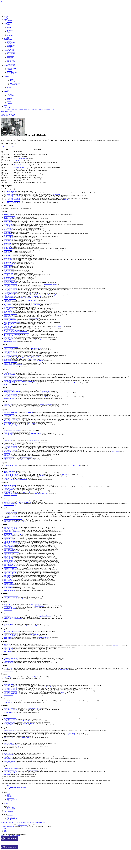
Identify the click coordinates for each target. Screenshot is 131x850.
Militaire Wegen (10, 60)
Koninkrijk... (10, 69)
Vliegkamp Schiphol (8, 661)
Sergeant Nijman (8, 221)
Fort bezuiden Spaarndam (10, 572)
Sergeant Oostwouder (9, 269)
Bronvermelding (10, 95)
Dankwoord (9, 94)
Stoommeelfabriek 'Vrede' (10, 366)
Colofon (6, 91)
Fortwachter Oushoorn (9, 457)
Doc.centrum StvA (11, 815)
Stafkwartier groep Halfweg (24, 502)
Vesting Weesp (7, 638)
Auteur (8, 92)
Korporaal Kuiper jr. (8, 712)
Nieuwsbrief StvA (8, 785)
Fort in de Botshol (8, 533)
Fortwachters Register (15, 83)
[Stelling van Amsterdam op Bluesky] (10, 822)
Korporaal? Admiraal (9, 225)
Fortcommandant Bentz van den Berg (13, 364)
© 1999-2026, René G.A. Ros (8, 114)
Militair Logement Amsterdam (11, 472)
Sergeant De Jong (8, 258)
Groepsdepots (10, 58)
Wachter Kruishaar (8, 720)
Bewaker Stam (7, 458)
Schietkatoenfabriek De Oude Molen (12, 430)
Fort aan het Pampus (32, 300)
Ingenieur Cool (7, 606)
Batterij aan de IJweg (9, 546)
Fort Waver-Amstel (46, 303)
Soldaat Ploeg (7, 270)
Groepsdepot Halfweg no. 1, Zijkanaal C (13, 598)
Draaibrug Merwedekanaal (10, 299)
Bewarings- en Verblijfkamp (32, 625)
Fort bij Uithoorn (8, 576)
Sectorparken (10, 57)
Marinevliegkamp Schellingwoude (12, 322)
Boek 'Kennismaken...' (9, 811)
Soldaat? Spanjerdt (8, 273)
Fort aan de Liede (8, 556)
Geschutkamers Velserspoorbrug (11, 596)
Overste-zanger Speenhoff (34, 708)
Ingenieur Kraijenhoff (9, 471)
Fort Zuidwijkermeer (29, 305)
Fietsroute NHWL (11, 809)
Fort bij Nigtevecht (8, 564)
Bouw (8, 26)
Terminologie (10, 796)
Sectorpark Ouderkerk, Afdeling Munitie (30, 760)
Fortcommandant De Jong (10, 239)
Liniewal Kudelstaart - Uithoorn (11, 552)
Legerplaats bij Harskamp (45, 616)
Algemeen (6, 76)
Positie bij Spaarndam (9, 573)
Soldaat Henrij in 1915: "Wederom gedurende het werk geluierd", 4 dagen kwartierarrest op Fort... (30, 109)
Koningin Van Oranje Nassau (11, 493)
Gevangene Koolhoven (9, 226)
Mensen (5, 75)
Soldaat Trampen (8, 236)
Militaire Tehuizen (11, 61)
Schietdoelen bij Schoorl (9, 216)
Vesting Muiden (45, 391)
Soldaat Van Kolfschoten (10, 263)
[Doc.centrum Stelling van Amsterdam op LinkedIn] (32, 822)
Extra (8, 37)
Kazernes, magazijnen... (9, 50)
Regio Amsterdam (11, 52)
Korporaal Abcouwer (9, 307)
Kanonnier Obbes (8, 440)
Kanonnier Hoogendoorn (10, 296)
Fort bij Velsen (58, 326)
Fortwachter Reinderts (9, 505)
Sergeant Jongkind (8, 233)
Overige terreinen (11, 64)
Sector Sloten (10, 46)
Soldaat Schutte (7, 247)
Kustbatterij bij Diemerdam (54, 295)
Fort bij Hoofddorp (8, 545)
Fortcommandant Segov (9, 486)
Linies (5, 19)
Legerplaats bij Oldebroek (35, 433)
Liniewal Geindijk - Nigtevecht (11, 542)
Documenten (10, 35)
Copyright (9, 103)
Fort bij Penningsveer (34, 318)
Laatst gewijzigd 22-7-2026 (7, 115)
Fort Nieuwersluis (8, 610)
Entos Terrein (7, 406)
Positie (46, 396)
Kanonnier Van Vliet (9, 433)
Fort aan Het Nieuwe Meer (10, 563)
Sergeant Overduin (8, 235)
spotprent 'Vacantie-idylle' (22, 746)
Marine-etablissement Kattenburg (11, 420)
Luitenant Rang (7, 305)
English (5, 831)
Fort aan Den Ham (34, 293)
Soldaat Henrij (10, 194)
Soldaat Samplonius (8, 710)
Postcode (12, 80)
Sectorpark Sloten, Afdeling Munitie (30, 459)
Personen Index (13, 82)
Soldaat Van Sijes (8, 229)
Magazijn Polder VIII (26, 457)
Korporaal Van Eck (8, 489)
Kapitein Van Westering (9, 280)
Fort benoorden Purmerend (10, 319)
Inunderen (9, 27)
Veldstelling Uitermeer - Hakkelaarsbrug (13, 519)
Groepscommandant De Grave (11, 465)
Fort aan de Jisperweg (39, 296)
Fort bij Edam (7, 315)
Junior (5, 830)
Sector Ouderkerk (11, 47)
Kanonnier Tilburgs (8, 300)
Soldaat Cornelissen (8, 252)
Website (11, 79)
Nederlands (7, 829)
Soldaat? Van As (8, 250)
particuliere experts (22, 825)
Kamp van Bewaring (19, 521)
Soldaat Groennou (8, 241)
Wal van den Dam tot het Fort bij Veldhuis (14, 534)
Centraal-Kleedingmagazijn (36, 392)
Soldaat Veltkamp (8, 240)
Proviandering (10, 30)
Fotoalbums (9, 87)
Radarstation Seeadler (12, 818)
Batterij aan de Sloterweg (10, 569)
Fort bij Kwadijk (8, 553)
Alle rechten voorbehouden (7, 826)
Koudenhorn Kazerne (9, 337)
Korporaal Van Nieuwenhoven (11, 347)
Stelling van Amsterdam (9, 374)
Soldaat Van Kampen (9, 338)
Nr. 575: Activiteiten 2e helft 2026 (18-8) (16, 787)
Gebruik (9, 28)
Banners (9, 101)
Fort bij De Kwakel (8, 535)
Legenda (9, 99)
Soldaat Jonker (7, 261)
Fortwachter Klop (8, 455)
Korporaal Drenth (8, 231)
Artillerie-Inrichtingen (39, 339)
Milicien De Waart (8, 324)
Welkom (6, 16)
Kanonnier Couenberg (19, 165)
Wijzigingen (9, 98)
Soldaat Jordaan (7, 243)
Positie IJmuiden (29, 412)
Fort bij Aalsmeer (8, 312)
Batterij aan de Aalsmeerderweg (11, 531)
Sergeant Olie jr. (7, 222)
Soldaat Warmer (7, 327)
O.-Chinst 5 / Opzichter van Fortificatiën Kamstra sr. (16, 331)
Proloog (8, 24)
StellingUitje (10, 819)
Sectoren (9, 41)
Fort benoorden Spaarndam (10, 571)
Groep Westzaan (36, 304)
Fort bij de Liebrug (55, 194)
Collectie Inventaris (14, 84)
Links (8, 90)
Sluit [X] (3, 1)
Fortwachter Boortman (9, 737)
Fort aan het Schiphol (9, 568)
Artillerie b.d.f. (10, 49)
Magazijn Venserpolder (24, 720)
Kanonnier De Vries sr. (9, 318)
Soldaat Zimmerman (19, 161)
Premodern (9, 67)
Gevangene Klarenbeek (9, 381)
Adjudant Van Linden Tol (10, 718)
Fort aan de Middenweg (9, 339)
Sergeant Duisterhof (8, 637)
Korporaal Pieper (8, 246)
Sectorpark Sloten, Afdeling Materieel (13, 380)
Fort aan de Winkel (32, 423)
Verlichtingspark (7, 301)
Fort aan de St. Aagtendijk (45, 404)
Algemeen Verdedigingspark (10, 658)
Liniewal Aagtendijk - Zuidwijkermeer (13, 529)
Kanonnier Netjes (8, 404)
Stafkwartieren (10, 56)
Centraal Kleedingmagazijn (50, 284)
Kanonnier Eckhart (8, 237)
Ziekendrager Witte (8, 248)
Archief (8, 788)
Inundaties (6, 38)
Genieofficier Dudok (9, 329)
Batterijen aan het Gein (9, 541)
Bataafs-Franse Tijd (11, 68)
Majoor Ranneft (7, 304)
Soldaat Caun (7, 251)
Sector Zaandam (10, 45)
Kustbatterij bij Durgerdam (10, 724)
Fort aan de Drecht (8, 538)
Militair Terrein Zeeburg (12, 817)
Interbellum (9, 71)
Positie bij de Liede (8, 557)
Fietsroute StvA (10, 807)
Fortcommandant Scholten (10, 271)
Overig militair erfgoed (9, 65)
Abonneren (9, 789)
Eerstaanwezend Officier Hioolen (12, 391)
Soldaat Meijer (7, 244)
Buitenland (9, 20)
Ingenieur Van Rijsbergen (10, 217)
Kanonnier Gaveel (8, 478)
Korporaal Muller (8, 303)
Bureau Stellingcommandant (13, 192)
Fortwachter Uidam (11, 202)
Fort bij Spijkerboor (8, 575)
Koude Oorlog (10, 73)
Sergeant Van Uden (11, 191)
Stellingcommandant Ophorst (11, 732)
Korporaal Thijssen (8, 224)
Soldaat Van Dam (8, 384)
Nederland (9, 22)
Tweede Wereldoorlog (12, 72)
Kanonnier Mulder (8, 265)
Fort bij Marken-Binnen (9, 558)
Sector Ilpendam (10, 43)
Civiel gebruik (10, 33)
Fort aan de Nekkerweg (9, 561)
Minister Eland (7, 214)
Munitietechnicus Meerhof (10, 341)
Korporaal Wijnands (8, 607)
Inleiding (6, 18)
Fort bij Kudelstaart (8, 146)
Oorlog (8, 31)
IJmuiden (66, 199)
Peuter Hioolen (7, 753)
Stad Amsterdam (11, 42)
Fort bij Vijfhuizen (8, 580)
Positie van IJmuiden (9, 316)
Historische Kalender (9, 107)
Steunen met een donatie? (7, 111)
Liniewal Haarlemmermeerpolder (11, 543)
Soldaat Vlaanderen (8, 278)
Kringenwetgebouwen (12, 62)
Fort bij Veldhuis (21, 358)
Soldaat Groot (7, 232)
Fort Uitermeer (7, 422)
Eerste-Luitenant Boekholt (20, 158)
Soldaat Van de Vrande (9, 590)
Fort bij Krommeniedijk (25, 297)
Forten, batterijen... (8, 39)
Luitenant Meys (7, 218)
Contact (5, 105)
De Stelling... (7, 23)
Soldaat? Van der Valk (9, 277)
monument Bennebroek (41, 493)
